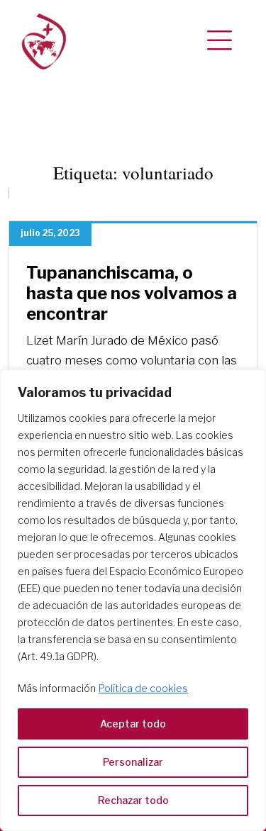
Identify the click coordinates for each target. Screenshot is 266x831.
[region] (133, 600)
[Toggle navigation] (219, 41)
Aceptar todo (133, 724)
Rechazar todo (133, 800)
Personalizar (133, 762)
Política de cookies (143, 688)
